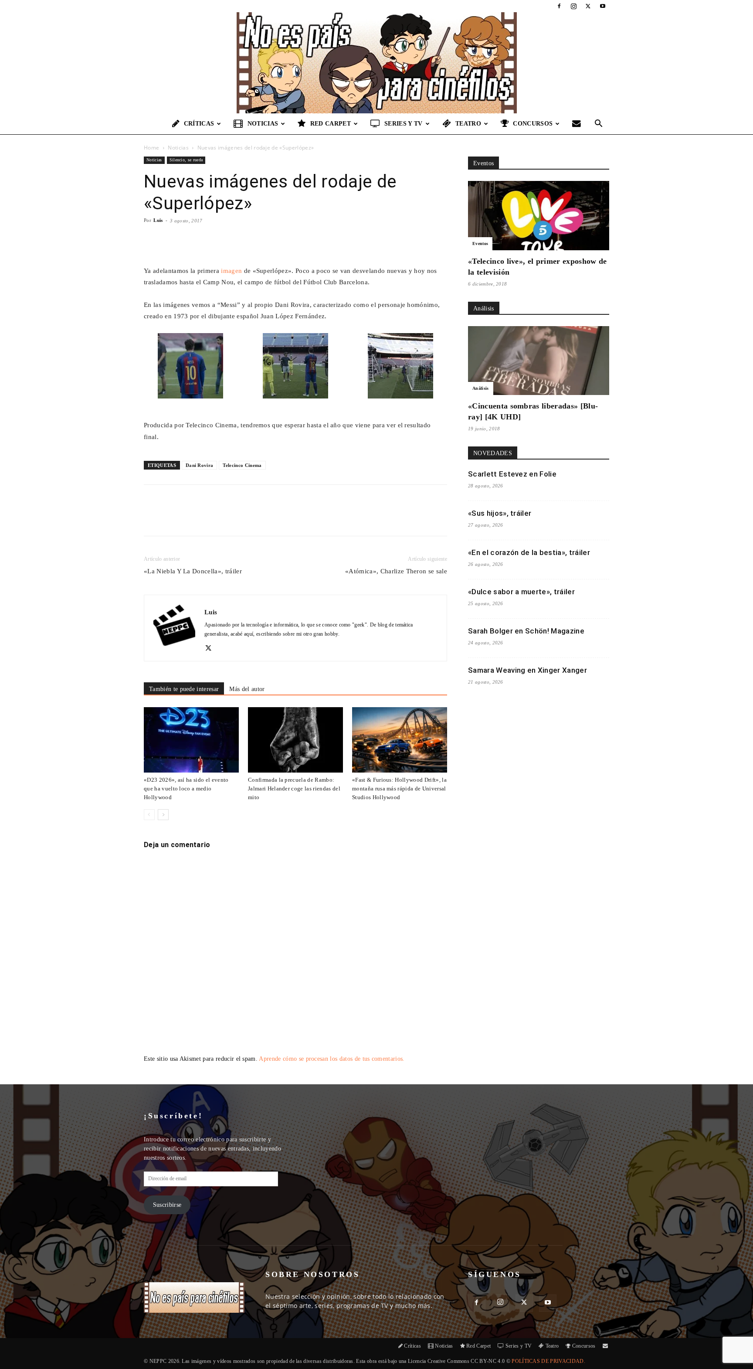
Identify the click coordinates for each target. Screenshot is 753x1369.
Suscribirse (167, 1205)
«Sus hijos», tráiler (499, 513)
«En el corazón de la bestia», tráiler (529, 552)
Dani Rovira (200, 465)
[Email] (265, 518)
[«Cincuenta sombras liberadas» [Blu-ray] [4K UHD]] (538, 360)
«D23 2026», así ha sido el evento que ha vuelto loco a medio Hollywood (186, 788)
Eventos (480, 243)
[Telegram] (285, 518)
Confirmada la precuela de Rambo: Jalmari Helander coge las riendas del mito (294, 788)
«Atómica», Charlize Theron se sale (396, 571)
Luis (158, 220)
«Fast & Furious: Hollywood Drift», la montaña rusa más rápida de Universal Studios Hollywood (399, 788)
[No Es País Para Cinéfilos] (376, 62)
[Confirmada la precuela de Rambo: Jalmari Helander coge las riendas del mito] (295, 740)
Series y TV (403, 123)
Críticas (199, 123)
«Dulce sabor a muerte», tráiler (521, 591)
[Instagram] (573, 6)
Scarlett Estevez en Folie (512, 474)
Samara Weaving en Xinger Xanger (527, 670)
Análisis (480, 388)
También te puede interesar (184, 689)
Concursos (533, 123)
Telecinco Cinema (242, 465)
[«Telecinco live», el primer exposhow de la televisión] (538, 215)
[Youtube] (602, 6)
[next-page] (163, 814)
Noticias (263, 123)
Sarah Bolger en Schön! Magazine (526, 631)
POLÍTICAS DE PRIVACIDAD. (548, 1361)
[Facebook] (559, 6)
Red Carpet (330, 123)
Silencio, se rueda (186, 159)
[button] (598, 124)
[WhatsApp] (245, 518)
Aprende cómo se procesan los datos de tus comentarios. (331, 1059)
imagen (231, 270)
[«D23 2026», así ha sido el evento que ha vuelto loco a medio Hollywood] (191, 740)
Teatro (468, 123)
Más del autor (247, 689)
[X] (588, 6)
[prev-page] (149, 814)
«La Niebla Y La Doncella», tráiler (193, 571)
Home (151, 147)
